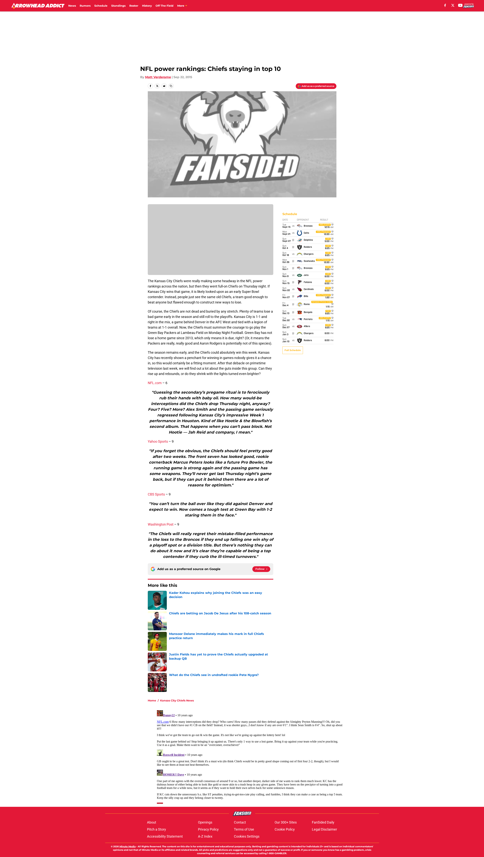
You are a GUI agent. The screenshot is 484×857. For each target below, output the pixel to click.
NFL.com (155, 383)
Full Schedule (293, 350)
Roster (133, 5)
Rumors (85, 5)
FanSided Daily (323, 822)
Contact (240, 822)
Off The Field (164, 5)
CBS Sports (157, 494)
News (72, 5)
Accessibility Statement (165, 836)
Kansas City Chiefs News (177, 700)
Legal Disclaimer (324, 829)
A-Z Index (205, 836)
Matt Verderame (158, 77)
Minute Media (127, 846)
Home (152, 700)
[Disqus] (249, 756)
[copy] (171, 86)
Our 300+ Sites (286, 822)
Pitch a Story (156, 829)
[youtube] (460, 5)
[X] (452, 5)
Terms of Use (244, 829)
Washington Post (160, 524)
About (151, 822)
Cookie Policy (285, 829)
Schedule (100, 5)
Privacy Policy (208, 829)
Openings (205, 822)
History (147, 5)
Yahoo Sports (158, 441)
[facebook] (445, 5)
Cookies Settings (246, 836)
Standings (118, 5)
